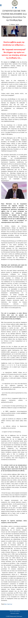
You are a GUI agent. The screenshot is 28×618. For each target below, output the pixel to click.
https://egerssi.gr (8, 604)
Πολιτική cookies (15, 613)
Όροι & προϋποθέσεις (15, 611)
